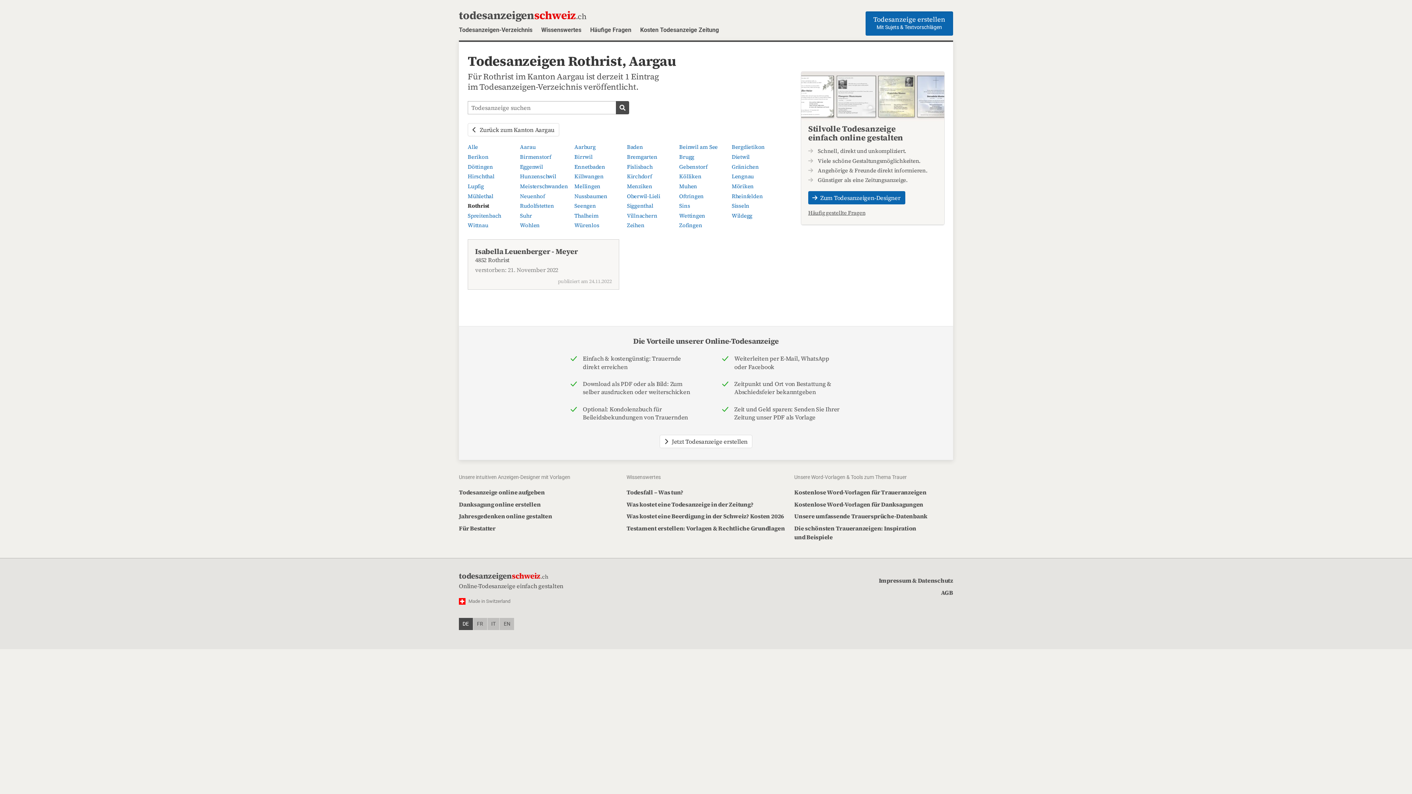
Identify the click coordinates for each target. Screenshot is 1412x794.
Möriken (743, 186)
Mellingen (587, 186)
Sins (684, 206)
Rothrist (478, 206)
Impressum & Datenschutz (916, 580)
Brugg (686, 157)
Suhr (526, 215)
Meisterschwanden (544, 186)
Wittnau (478, 225)
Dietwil (741, 157)
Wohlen (530, 225)
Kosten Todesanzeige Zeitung (679, 29)
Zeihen (636, 225)
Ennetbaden (589, 167)
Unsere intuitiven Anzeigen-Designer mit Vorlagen (514, 477)
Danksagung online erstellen (500, 504)
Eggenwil (531, 167)
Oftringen (691, 196)
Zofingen (690, 225)
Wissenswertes (561, 29)
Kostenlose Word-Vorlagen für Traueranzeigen (860, 492)
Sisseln (740, 206)
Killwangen (589, 176)
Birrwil (583, 157)
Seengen (585, 206)
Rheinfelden (747, 196)
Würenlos (586, 225)
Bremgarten (642, 157)
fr (480, 624)
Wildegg (742, 215)
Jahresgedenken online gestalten (505, 516)
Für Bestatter (477, 528)
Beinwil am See (698, 147)
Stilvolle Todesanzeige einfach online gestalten (855, 133)
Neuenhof (532, 196)
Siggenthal (640, 206)
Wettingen (692, 215)
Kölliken (690, 176)
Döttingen (480, 167)
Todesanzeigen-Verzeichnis (495, 29)
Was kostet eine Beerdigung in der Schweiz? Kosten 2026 (705, 516)
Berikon (478, 157)
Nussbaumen (590, 196)
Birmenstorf (535, 157)
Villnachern (642, 215)
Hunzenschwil (538, 176)
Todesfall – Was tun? (655, 492)
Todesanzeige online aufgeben (502, 492)
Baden (635, 147)
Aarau (527, 147)
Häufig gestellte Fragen (836, 213)
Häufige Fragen (610, 29)
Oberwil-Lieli (643, 196)
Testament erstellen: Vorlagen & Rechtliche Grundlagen (706, 528)
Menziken (639, 186)
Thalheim (586, 215)
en (507, 624)
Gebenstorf (693, 167)
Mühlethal (480, 196)
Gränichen (745, 167)
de (466, 624)
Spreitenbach (484, 215)
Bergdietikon (748, 147)
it (493, 624)
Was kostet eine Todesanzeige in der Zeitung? (690, 504)
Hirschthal (481, 176)
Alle (473, 147)
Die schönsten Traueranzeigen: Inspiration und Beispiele (855, 532)
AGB (947, 593)
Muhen (688, 186)
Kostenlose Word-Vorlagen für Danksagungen (858, 504)
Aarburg (584, 147)
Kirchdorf (639, 176)
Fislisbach (640, 167)
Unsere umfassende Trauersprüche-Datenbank (860, 516)
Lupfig (476, 186)
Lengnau (743, 176)
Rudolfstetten (537, 206)
